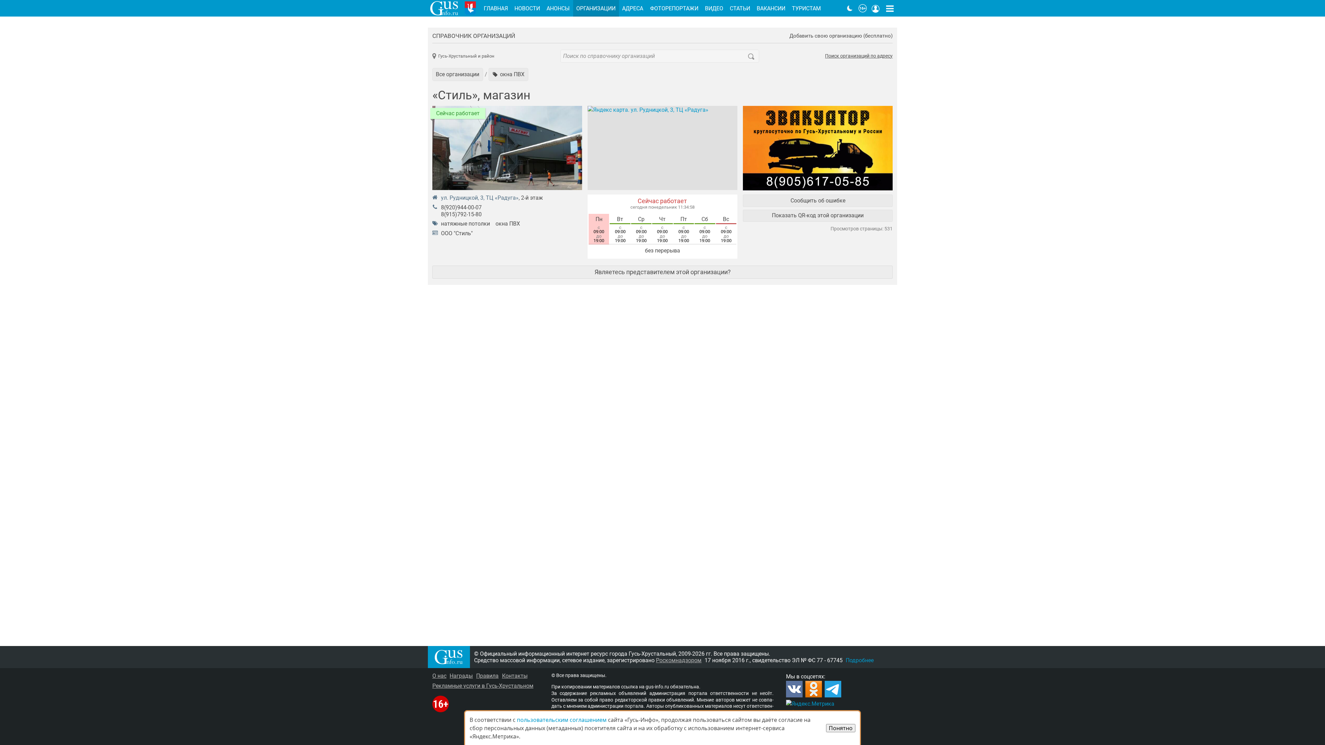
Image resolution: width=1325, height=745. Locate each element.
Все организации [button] (457, 74)
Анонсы (558, 8)
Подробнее (860, 660)
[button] (508, 74)
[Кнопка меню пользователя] (875, 8)
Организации (596, 8)
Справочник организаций (473, 35)
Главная (496, 8)
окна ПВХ (507, 223)
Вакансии (771, 8)
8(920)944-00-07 (461, 207)
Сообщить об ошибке (818, 200)
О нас (439, 676)
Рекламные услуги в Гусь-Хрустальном (482, 686)
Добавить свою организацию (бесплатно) (841, 36)
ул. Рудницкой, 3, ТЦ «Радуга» (480, 198)
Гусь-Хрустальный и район (466, 56)
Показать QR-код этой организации (818, 215)
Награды (461, 676)
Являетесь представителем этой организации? (663, 272)
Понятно (841, 728)
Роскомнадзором (678, 660)
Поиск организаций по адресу (859, 56)
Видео (714, 8)
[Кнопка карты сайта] (890, 8)
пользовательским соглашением (562, 720)
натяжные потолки (465, 223)
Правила (487, 676)
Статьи (740, 8)
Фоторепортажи (674, 8)
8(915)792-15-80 (461, 214)
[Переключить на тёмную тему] (850, 8)
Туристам (806, 8)
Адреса (632, 8)
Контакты (515, 676)
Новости (527, 8)
